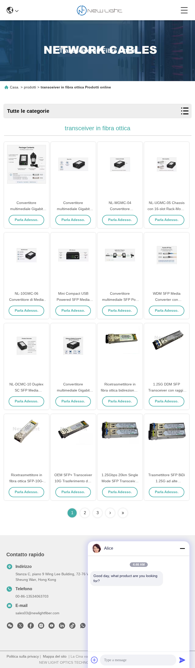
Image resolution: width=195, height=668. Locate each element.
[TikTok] (72, 627)
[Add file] (94, 659)
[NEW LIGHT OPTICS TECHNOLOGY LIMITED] (99, 10)
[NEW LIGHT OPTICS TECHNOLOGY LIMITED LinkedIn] (62, 627)
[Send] (182, 659)
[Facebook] (30, 627)
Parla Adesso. (26, 220)
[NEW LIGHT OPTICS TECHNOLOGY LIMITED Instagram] (41, 627)
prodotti (30, 87)
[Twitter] (20, 627)
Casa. (14, 87)
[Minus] (182, 548)
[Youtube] (51, 627)
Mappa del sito (55, 656)
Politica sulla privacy (23, 656)
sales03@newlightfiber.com (37, 613)
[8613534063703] (82, 627)
